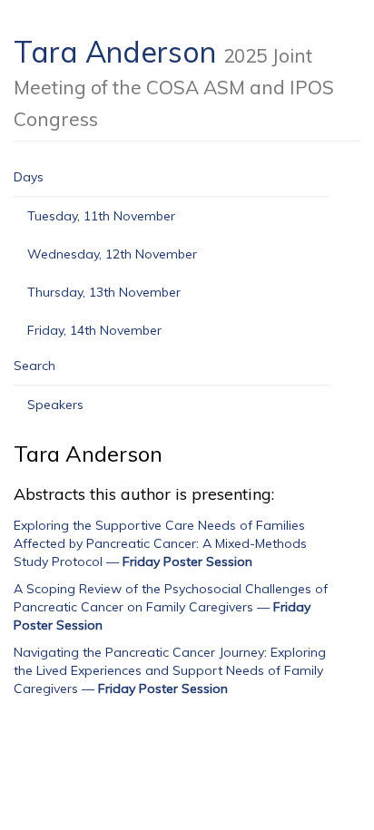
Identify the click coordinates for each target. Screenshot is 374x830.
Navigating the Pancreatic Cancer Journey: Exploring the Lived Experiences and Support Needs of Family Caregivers (170, 670)
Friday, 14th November (94, 330)
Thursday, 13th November (104, 292)
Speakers (55, 404)
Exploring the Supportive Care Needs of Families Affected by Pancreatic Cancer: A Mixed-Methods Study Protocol (160, 543)
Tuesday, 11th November (101, 216)
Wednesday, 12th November (112, 254)
